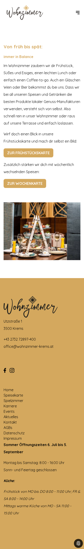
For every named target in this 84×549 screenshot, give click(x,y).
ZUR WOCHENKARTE (25, 183)
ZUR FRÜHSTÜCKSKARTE (28, 153)
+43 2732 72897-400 (20, 339)
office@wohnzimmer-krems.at (29, 346)
